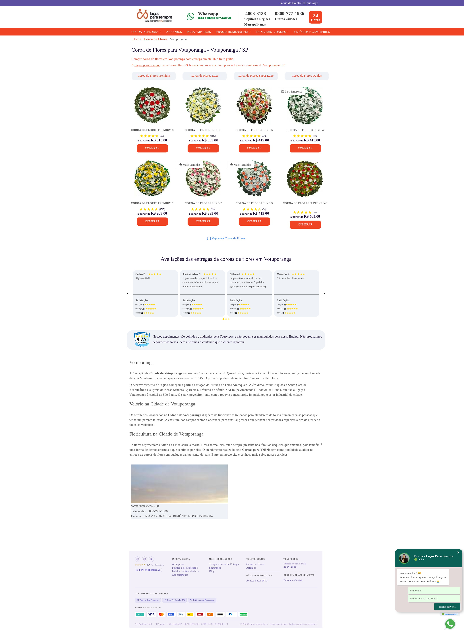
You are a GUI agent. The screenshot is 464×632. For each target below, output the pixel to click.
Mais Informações (220, 559)
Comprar (152, 148)
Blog (212, 571)
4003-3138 (255, 13)
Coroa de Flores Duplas (307, 75)
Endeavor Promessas (148, 570)
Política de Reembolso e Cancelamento (185, 573)
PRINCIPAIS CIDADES (271, 32)
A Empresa (178, 564)
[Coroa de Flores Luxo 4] (305, 108)
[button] (154, 76)
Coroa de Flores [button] (145, 32)
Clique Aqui (310, 3)
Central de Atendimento (299, 575)
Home (136, 39)
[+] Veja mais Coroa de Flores (226, 238)
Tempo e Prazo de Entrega (224, 564)
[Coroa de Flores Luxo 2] (203, 181)
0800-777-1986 (289, 13)
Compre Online (255, 559)
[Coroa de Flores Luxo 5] (254, 108)
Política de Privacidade (185, 567)
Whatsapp (208, 13)
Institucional (181, 559)
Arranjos (174, 32)
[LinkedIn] (137, 559)
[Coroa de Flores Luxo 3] (254, 181)
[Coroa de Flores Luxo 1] (203, 108)
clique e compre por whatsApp (214, 17)
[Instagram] (144, 559)
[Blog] (151, 559)
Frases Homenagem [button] (232, 32)
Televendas (290, 559)
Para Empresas (199, 32)
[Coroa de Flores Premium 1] (152, 181)
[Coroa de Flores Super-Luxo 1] (305, 181)
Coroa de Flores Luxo (205, 75)
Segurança (215, 567)
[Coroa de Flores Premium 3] (152, 108)
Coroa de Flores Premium (154, 75)
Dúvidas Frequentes (259, 575)
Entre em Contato (293, 580)
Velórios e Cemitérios (312, 32)
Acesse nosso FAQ (257, 580)
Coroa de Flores (155, 39)
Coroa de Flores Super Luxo (256, 75)
